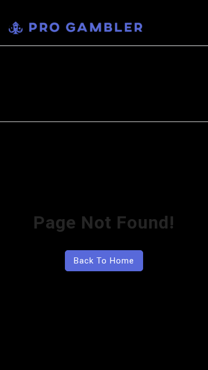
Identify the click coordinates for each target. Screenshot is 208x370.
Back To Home (104, 261)
